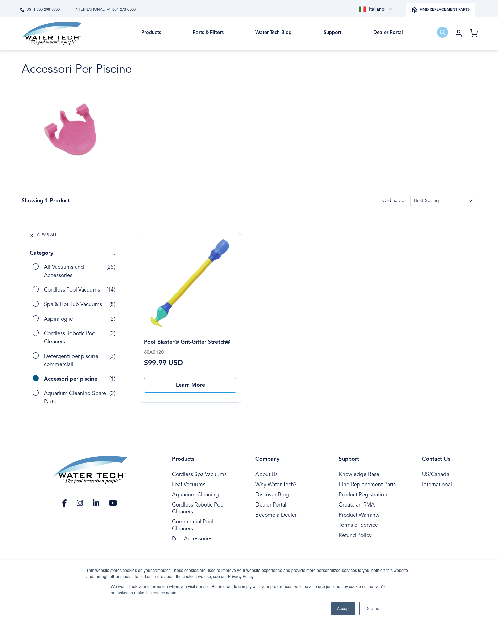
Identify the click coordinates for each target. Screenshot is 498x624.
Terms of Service (358, 525)
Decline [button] (372, 608)
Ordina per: (395, 200)
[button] (151, 37)
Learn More (190, 385)
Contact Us (436, 459)
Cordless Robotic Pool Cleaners (198, 508)
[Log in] (459, 33)
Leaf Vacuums (188, 485)
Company (267, 459)
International (437, 485)
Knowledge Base (359, 474)
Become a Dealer (276, 515)
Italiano (377, 9)
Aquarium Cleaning (195, 495)
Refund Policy (355, 535)
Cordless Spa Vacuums (199, 474)
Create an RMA (357, 505)
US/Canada (435, 474)
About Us (266, 474)
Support (349, 459)
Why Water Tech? (276, 485)
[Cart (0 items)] (474, 33)
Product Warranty (359, 515)
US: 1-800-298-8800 (43, 10)
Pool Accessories (192, 539)
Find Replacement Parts (367, 485)
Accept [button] (343, 608)
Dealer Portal (270, 505)
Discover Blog (272, 495)
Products (183, 459)
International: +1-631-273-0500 (105, 10)
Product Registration (363, 495)
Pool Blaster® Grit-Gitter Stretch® (187, 342)
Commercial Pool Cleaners (192, 525)
